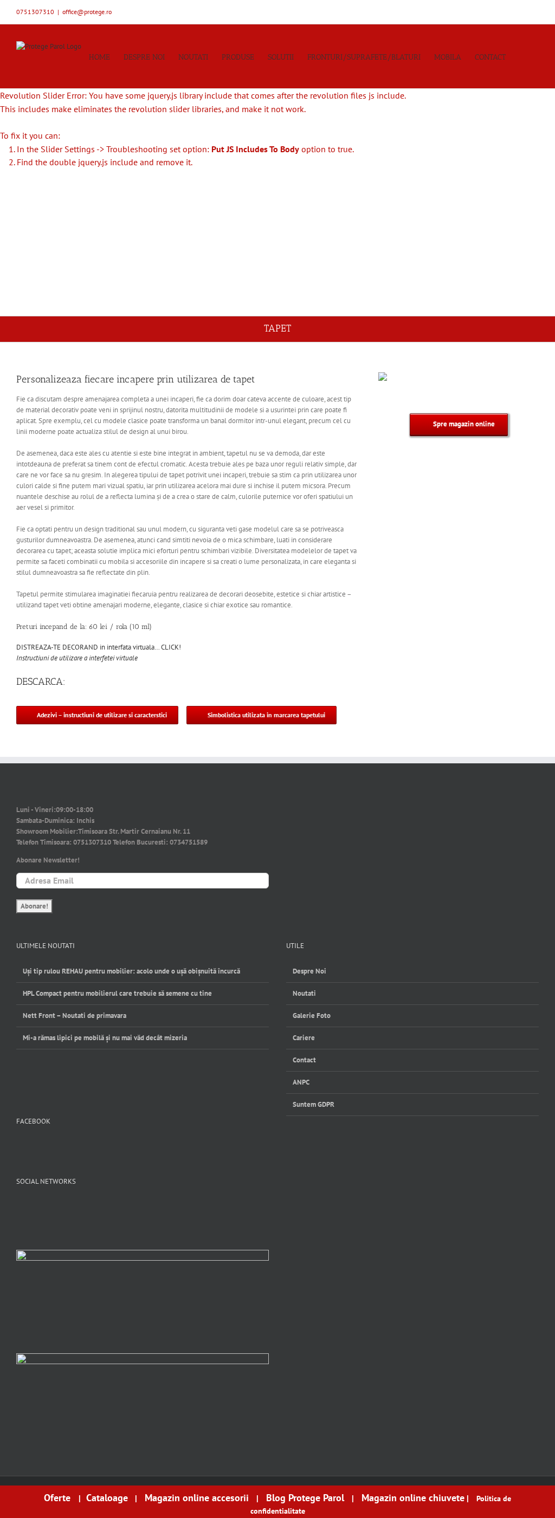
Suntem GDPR (313, 1104)
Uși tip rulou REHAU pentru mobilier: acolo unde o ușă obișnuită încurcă (131, 971)
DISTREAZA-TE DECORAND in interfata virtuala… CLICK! (98, 647)
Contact (304, 1060)
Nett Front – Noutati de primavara (74, 1015)
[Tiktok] (75, 1208)
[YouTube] (39, 1208)
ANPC (301, 1082)
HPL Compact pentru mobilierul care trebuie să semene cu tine (117, 993)
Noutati (304, 993)
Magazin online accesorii (197, 1497)
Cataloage (107, 1497)
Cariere (304, 1037)
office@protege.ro (87, 12)
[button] (522, 56)
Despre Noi (309, 971)
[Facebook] (21, 1208)
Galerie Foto (312, 1015)
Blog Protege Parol (305, 1497)
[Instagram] (57, 1208)
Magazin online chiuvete (413, 1497)
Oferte (58, 1497)
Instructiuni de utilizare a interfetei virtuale (77, 658)
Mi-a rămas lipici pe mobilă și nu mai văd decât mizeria (105, 1037)
